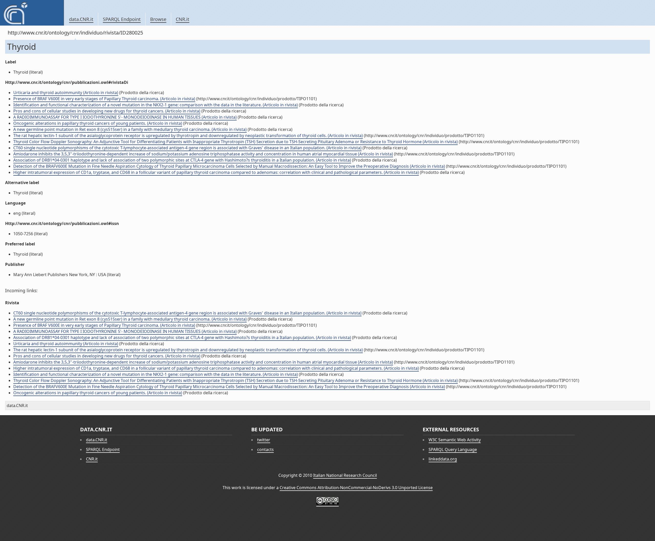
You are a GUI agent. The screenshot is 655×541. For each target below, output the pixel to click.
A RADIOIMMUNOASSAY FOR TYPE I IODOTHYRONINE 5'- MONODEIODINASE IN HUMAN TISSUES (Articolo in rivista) (125, 117)
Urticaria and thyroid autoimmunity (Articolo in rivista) (65, 92)
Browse (158, 19)
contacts (265, 449)
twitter (263, 440)
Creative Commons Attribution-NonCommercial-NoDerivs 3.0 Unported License (356, 487)
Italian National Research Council (345, 475)
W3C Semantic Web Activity (455, 440)
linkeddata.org (443, 459)
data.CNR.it (81, 19)
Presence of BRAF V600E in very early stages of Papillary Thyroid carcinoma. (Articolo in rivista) (104, 99)
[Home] (32, 13)
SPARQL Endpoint (122, 19)
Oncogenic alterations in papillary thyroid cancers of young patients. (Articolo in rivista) (97, 123)
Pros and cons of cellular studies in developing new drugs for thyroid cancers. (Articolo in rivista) (106, 111)
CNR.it (182, 19)
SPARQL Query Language (453, 449)
